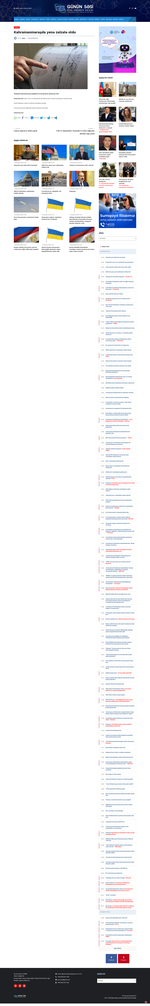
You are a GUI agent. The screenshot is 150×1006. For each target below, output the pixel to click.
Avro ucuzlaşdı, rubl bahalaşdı (114, 810)
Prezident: (119, 942)
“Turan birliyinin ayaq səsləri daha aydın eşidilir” (120, 784)
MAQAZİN (115, 19)
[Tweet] (43, 117)
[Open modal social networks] (55, 117)
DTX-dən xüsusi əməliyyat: (106, 183)
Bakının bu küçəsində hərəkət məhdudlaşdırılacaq (120, 328)
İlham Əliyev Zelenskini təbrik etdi (115, 747)
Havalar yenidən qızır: (120, 619)
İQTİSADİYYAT (35, 19)
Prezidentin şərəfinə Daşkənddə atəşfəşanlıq (119, 935)
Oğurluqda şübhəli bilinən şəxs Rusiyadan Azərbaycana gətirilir (118, 371)
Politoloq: (120, 833)
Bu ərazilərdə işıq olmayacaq (114, 873)
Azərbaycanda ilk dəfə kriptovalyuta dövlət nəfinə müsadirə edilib (120, 851)
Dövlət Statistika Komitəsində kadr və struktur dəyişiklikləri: (119, 377)
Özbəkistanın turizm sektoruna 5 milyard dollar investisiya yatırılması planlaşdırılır (119, 929)
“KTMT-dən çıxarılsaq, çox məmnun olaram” (119, 562)
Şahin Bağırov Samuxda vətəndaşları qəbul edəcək (118, 489)
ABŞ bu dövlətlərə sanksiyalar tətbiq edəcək (118, 350)
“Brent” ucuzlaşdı (111, 895)
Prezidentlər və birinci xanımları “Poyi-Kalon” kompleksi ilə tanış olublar (119, 403)
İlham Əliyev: (120, 900)
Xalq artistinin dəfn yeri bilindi (114, 294)
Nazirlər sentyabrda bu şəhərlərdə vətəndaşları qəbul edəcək (119, 507)
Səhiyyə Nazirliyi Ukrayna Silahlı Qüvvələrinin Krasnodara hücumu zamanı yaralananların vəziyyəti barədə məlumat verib (119, 600)
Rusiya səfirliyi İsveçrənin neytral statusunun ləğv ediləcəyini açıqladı (120, 624)
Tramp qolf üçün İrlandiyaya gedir (115, 789)
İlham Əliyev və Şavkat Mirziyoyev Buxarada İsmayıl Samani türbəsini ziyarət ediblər (118, 414)
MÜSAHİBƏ (71, 19)
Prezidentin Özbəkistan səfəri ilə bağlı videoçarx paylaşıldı (120, 282)
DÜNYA (48, 19)
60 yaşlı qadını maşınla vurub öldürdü (116, 868)
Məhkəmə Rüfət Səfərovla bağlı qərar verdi (118, 594)
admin (23, 38)
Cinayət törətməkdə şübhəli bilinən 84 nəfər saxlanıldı (118, 769)
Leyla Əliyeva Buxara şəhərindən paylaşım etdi (119, 355)
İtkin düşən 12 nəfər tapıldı (113, 774)
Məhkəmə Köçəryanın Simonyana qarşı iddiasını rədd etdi (119, 839)
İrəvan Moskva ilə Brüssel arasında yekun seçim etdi (119, 661)
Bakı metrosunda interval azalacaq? (119, 437)
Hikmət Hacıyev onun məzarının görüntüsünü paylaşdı (118, 477)
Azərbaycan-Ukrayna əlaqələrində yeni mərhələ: (126, 183)
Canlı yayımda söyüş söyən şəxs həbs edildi (118, 267)
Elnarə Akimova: (117, 883)
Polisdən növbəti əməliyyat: (118, 449)
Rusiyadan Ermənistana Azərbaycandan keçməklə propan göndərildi (120, 706)
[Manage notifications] (146, 1002)
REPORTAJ (54, 19)
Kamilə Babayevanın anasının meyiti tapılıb (126, 125)
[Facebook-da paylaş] (24, 117)
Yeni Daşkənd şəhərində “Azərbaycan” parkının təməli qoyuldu (119, 923)
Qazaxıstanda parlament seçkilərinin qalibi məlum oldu (120, 794)
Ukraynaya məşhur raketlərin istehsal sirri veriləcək (118, 524)
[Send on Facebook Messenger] (34, 117)
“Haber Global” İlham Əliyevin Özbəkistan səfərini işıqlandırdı (120, 322)
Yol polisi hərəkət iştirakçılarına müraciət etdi (119, 857)
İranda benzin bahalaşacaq (113, 730)
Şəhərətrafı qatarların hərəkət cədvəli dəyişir (119, 361)
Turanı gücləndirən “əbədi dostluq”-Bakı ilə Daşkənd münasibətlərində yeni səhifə (119, 518)
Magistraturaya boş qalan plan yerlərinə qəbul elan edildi (119, 805)
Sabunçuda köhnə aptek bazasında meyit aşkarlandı (117, 426)
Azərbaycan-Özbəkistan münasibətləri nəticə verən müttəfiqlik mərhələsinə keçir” (119, 762)
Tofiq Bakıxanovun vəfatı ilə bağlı (118, 878)
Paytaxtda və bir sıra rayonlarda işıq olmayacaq (119, 262)
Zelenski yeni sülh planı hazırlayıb (25, 165)
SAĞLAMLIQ (109, 19)
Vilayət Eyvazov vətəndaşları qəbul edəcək (118, 495)
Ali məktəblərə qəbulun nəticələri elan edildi (118, 365)
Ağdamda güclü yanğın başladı (115, 387)
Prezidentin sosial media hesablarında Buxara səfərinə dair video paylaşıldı (119, 538)
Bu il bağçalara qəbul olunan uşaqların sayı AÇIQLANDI (118, 316)
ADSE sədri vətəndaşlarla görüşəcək (116, 472)
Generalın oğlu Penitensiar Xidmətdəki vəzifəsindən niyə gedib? (107, 101)
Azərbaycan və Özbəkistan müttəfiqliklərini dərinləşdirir (118, 582)
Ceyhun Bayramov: (119, 550)
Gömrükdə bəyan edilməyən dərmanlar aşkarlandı (120, 383)
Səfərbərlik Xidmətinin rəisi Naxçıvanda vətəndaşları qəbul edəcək (117, 455)
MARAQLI (121, 19)
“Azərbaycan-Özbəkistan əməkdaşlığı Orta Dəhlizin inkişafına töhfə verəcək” (118, 556)
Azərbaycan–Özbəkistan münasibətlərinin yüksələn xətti (118, 432)
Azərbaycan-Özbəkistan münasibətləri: (119, 420)
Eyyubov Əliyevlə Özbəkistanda (115, 684)
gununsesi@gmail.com (64, 979)
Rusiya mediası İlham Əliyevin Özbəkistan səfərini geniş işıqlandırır (120, 678)
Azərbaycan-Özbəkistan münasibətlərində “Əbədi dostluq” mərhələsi (120, 544)
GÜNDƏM (22, 19)
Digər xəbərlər (117, 948)
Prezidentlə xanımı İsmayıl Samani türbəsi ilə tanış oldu (120, 613)
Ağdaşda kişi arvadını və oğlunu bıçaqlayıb (118, 752)
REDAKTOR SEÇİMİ (63, 19)
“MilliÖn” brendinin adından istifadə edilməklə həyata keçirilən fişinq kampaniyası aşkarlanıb (119, 576)
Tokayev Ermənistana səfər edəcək (81, 165)
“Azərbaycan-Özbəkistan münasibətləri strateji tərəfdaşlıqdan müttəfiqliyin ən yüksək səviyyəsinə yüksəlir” (119, 569)
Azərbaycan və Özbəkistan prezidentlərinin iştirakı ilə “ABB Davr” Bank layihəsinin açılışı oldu (120, 531)
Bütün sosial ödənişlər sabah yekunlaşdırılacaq (119, 757)
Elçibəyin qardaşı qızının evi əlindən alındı (118, 299)
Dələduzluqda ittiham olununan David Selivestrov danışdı (106, 127)
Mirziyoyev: (120, 906)
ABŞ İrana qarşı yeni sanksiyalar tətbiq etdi (118, 272)
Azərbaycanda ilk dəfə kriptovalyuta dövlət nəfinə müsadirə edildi (120, 862)
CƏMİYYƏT (42, 19)
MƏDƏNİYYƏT (83, 19)
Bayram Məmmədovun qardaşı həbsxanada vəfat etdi (120, 816)
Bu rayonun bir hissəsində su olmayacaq (117, 345)
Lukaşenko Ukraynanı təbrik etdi (115, 821)
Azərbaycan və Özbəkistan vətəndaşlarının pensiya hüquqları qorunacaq (118, 443)
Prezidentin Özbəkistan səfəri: (119, 889)
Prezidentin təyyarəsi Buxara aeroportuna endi (119, 718)
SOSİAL (77, 19)
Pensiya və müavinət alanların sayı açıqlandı (118, 799)
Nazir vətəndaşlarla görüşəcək (114, 461)
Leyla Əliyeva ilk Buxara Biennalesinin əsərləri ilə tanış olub (120, 288)
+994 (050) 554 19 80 (63, 977)
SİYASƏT (28, 19)
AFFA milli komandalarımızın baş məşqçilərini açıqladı (119, 500)
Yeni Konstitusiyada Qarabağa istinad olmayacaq (120, 742)
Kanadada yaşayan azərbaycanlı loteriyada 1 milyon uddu (127, 154)
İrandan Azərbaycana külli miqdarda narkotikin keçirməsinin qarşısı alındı (119, 736)
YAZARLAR (91, 19)
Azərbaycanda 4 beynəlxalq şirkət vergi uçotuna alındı (120, 667)
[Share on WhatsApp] (17, 117)
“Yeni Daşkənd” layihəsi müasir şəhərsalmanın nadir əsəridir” (119, 845)
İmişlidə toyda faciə (119, 673)
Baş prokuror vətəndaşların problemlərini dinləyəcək (118, 466)
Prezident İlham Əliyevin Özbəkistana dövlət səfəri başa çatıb (118, 339)
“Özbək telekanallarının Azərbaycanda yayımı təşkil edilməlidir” (119, 655)
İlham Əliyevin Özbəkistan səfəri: (118, 689)
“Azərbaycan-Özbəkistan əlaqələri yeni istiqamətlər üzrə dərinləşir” (117, 827)
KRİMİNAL (97, 19)
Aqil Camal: (119, 588)
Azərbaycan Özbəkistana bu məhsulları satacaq (119, 392)
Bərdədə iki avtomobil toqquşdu (119, 276)
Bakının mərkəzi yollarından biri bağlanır (117, 397)
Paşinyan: (72, 191)
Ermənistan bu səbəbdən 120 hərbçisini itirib (119, 408)
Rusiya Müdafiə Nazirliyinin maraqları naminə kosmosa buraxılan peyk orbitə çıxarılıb (81, 249)
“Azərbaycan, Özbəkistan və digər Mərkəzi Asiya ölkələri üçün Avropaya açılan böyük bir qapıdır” (120, 712)
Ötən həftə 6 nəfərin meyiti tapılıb (115, 695)
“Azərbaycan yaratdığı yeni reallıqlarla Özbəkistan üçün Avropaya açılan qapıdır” (118, 636)
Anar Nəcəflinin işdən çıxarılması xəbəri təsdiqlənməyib (106, 155)
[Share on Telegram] (50, 117)
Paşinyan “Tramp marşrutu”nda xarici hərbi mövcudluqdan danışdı (118, 649)
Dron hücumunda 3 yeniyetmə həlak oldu (117, 512)
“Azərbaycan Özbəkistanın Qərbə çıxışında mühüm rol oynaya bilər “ (118, 607)
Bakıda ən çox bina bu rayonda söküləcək (126, 100)
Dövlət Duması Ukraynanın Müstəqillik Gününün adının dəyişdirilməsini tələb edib (51, 249)
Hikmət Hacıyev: (119, 700)
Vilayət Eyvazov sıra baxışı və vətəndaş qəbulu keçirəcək (119, 333)
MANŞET (16, 19)
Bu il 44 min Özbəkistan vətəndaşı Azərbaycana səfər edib (119, 305)
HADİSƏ (103, 19)
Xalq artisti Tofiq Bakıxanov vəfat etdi (116, 918)
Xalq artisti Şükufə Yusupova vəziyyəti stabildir (119, 779)
